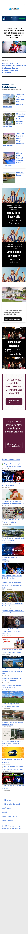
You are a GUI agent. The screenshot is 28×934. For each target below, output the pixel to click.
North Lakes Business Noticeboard (11, 804)
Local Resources (6, 808)
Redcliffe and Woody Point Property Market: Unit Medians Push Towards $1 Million (12, 671)
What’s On (4, 812)
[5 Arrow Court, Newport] (9, 177)
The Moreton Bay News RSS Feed (11, 460)
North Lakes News (6, 800)
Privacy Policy (5, 827)
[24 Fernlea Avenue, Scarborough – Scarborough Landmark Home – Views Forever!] (9, 158)
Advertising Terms (5, 828)
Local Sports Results (7, 820)
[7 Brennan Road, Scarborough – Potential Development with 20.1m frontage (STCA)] (9, 119)
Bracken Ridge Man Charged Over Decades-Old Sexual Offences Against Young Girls (11, 631)
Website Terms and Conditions (16, 827)
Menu (23, 4)
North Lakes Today (5, 825)
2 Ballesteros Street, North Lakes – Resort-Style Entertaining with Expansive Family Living (13, 312)
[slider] (15, 367)
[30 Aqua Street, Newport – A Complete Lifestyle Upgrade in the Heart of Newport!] (9, 138)
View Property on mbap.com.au (12, 319)
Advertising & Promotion (15, 830)
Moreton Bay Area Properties (9, 816)
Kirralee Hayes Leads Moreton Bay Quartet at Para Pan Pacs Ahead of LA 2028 (11, 585)
